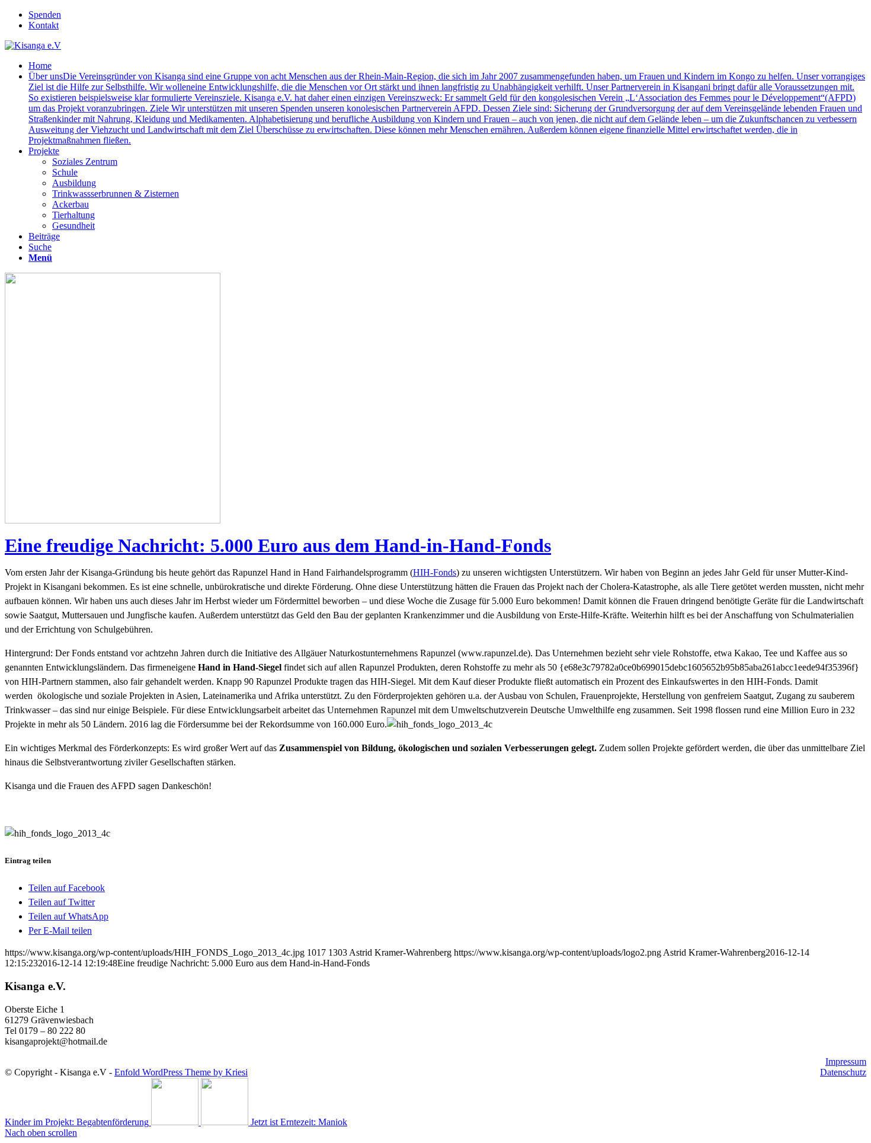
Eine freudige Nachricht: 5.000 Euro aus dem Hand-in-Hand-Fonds (278, 545)
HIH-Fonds (434, 572)
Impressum (845, 1061)
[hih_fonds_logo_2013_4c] (220, 520)
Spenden (44, 14)
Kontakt (43, 25)
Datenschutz (843, 1072)
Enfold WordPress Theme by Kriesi (181, 1072)
